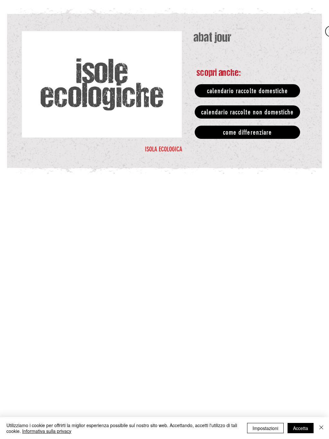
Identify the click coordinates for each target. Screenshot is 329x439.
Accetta (300, 428)
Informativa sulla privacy (46, 431)
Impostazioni (265, 428)
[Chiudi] (321, 428)
